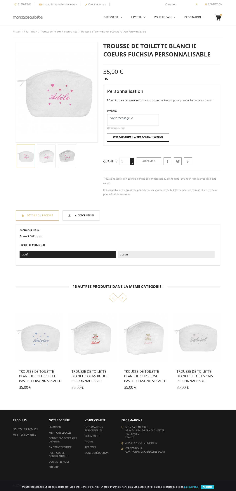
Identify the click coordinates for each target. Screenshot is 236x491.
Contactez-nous (95, 4)
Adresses (90, 447)
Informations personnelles (94, 428)
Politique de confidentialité (59, 454)
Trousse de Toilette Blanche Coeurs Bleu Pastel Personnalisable (40, 376)
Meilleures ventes (24, 435)
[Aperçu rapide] (26, 388)
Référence (26, 229)
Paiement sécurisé (60, 447)
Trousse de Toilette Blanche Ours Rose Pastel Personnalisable (145, 376)
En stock (25, 236)
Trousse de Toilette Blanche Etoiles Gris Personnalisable (195, 376)
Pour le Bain (163, 17)
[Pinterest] (188, 161)
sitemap (54, 467)
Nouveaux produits (25, 429)
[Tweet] (178, 161)
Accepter (207, 487)
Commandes (92, 436)
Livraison (55, 427)
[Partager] (167, 161)
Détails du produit (39, 215)
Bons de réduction (97, 452)
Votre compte (95, 420)
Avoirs (89, 441)
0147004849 (24, 4)
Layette (136, 17)
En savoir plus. (191, 487)
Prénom (112, 111)
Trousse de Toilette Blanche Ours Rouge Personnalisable (90, 376)
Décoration (193, 17)
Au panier (148, 161)
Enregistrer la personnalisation (138, 137)
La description (83, 215)
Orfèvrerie (111, 17)
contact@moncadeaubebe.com (58, 4)
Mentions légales (60, 432)
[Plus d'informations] (34, 388)
